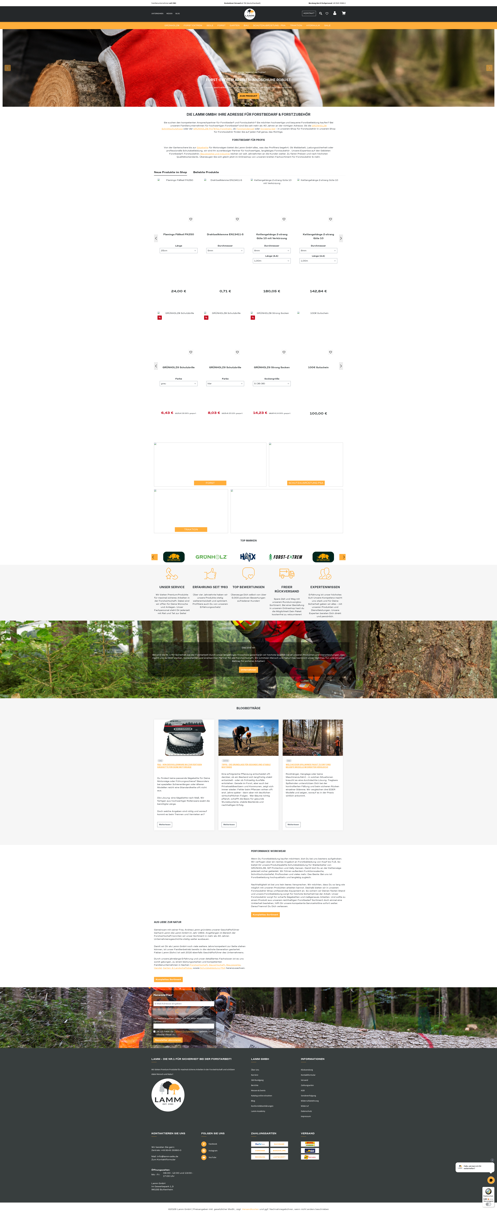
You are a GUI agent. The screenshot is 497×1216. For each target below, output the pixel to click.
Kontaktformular (308, 1075)
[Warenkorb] (343, 14)
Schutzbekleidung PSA (212, 968)
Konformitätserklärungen (262, 1106)
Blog (178, 13)
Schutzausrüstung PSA (306, 483)
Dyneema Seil (268, 129)
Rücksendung (307, 1069)
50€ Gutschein (225, 367)
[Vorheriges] (156, 238)
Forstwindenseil (245, 129)
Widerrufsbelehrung (310, 1100)
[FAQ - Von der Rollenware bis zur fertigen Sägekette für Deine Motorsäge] (184, 738)
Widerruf (305, 1106)
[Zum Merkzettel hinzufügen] (190, 219)
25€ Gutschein (178, 367)
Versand (304, 1080)
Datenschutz (306, 1111)
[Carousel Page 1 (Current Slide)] (245, 104)
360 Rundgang (257, 1080)
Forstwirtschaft (199, 965)
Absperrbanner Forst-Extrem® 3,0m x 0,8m (318, 369)
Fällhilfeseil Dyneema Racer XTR (272, 236)
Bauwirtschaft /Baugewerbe (224, 965)
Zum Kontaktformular (163, 1159)
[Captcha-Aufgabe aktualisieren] (207, 1011)
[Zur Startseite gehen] (250, 14)
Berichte (254, 1085)
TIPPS (225, 761)
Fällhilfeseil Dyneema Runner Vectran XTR (318, 236)
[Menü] (492, 1188)
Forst (210, 483)
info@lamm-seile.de (167, 1156)
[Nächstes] (341, 238)
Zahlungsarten (307, 1085)
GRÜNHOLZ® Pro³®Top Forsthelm (212, 129)
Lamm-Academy (258, 1111)
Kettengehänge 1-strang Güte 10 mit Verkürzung (179, 236)
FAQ (160, 761)
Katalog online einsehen (261, 1095)
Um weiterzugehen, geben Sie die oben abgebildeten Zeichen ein (182, 1020)
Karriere (254, 1075)
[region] (248, 68)
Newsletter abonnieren (168, 1040)
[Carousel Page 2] (248, 104)
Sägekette (202, 147)
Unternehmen (157, 13)
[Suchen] (321, 13)
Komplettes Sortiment (265, 914)
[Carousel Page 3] (251, 104)
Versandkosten (250, 1209)
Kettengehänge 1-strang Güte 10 (225, 236)
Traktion (191, 529)
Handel (158, 968)
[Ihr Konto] (335, 14)
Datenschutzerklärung (186, 1031)
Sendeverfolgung (308, 1095)
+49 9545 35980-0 (171, 1150)
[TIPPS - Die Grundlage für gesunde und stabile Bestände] (248, 738)
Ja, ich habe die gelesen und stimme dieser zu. (184, 1033)
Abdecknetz (271, 367)
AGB (303, 1090)
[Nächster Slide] (489, 68)
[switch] (488, 1204)
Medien (169, 13)
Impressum (306, 1116)
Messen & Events (258, 1090)
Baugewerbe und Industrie (215, 154)
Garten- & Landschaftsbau (177, 968)
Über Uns (255, 1069)
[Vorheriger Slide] (8, 68)
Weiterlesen (164, 824)
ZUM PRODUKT (248, 96)
